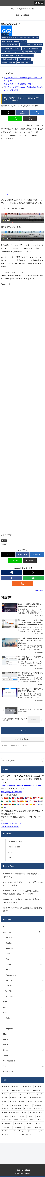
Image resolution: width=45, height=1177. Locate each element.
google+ (27, 785)
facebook (19, 785)
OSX (4, 545)
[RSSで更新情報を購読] (22, 583)
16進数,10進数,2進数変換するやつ (30, 52)
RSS (9, 858)
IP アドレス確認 (25, 44)
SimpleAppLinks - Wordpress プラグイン (14, 41)
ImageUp (4, 194)
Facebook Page (14, 847)
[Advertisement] (22, 166)
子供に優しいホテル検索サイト (29, 37)
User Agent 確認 (37, 44)
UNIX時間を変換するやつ (24, 62)
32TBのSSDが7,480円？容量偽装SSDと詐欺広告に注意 (22, 909)
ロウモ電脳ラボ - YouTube (11, 792)
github (38, 785)
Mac (4, 541)
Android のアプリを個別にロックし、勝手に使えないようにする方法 (23, 883)
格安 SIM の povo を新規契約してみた (19, 84)
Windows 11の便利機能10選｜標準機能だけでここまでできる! (23, 875)
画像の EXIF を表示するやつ (10, 55)
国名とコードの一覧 (27, 55)
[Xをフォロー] (33, 572)
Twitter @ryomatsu (15, 841)
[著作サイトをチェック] (11, 572)
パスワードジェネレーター (10, 52)
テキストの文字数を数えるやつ (11, 48)
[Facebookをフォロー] (11, 578)
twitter (3, 785)
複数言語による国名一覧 (9, 59)
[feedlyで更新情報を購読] (33, 578)
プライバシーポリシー (10, 827)
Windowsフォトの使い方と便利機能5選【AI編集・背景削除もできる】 (23, 900)
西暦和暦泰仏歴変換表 (8, 62)
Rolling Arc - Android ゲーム (10, 44)
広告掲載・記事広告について (12, 823)
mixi (33, 785)
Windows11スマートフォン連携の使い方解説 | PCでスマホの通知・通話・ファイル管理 (22, 892)
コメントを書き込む (22, 739)
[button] (29, 118)
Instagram (11, 785)
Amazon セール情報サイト (10, 37)
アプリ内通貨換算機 (24, 59)
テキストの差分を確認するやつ (32, 48)
